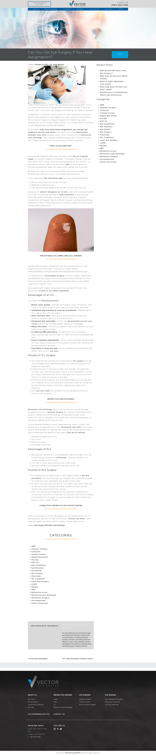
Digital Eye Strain (40, 557)
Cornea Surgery (84, 702)
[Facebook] (58, 729)
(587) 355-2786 (119, 5)
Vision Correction (40, 603)
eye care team (43, 391)
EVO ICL (35, 562)
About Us (36, 9)
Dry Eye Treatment (112, 704)
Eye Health (37, 571)
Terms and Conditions (36, 704)
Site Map (31, 707)
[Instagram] (55, 729)
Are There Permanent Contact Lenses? (77, 659)
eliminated (61, 457)
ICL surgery (78, 361)
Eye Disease (79, 9)
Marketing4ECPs (73, 753)
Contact (120, 9)
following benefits (49, 301)
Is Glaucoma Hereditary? (38, 659)
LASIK (34, 584)
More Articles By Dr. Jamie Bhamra (44, 626)
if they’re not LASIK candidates (54, 291)
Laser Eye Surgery (40, 581)
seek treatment (66, 195)
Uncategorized (39, 600)
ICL (55, 704)
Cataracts (36, 552)
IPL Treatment (38, 579)
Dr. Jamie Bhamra (57, 64)
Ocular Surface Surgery (87, 704)
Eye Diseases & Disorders (114, 699)
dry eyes (54, 351)
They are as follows (75, 432)
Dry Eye (35, 560)
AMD (34, 546)
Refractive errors (40, 592)
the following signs (53, 178)
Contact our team (76, 519)
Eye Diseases (38, 568)
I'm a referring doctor (39, 4)
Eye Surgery (67, 9)
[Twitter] (61, 729)
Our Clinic (31, 699)
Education (108, 9)
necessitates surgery (54, 276)
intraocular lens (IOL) (71, 427)
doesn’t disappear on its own (54, 192)
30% (68, 164)
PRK (33, 590)
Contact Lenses (39, 554)
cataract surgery (55, 412)
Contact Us (120, 54)
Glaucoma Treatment (112, 702)
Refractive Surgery (51, 9)
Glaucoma (36, 576)
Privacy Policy (33, 702)
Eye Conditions (39, 565)
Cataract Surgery (40, 549)
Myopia (35, 587)
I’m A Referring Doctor (38, 714)
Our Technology (94, 9)
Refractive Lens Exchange (40, 409)
